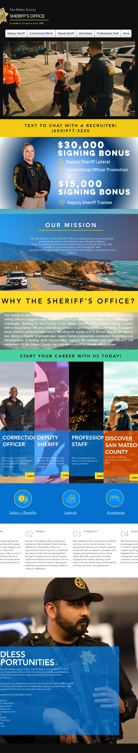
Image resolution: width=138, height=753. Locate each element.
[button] (131, 113)
